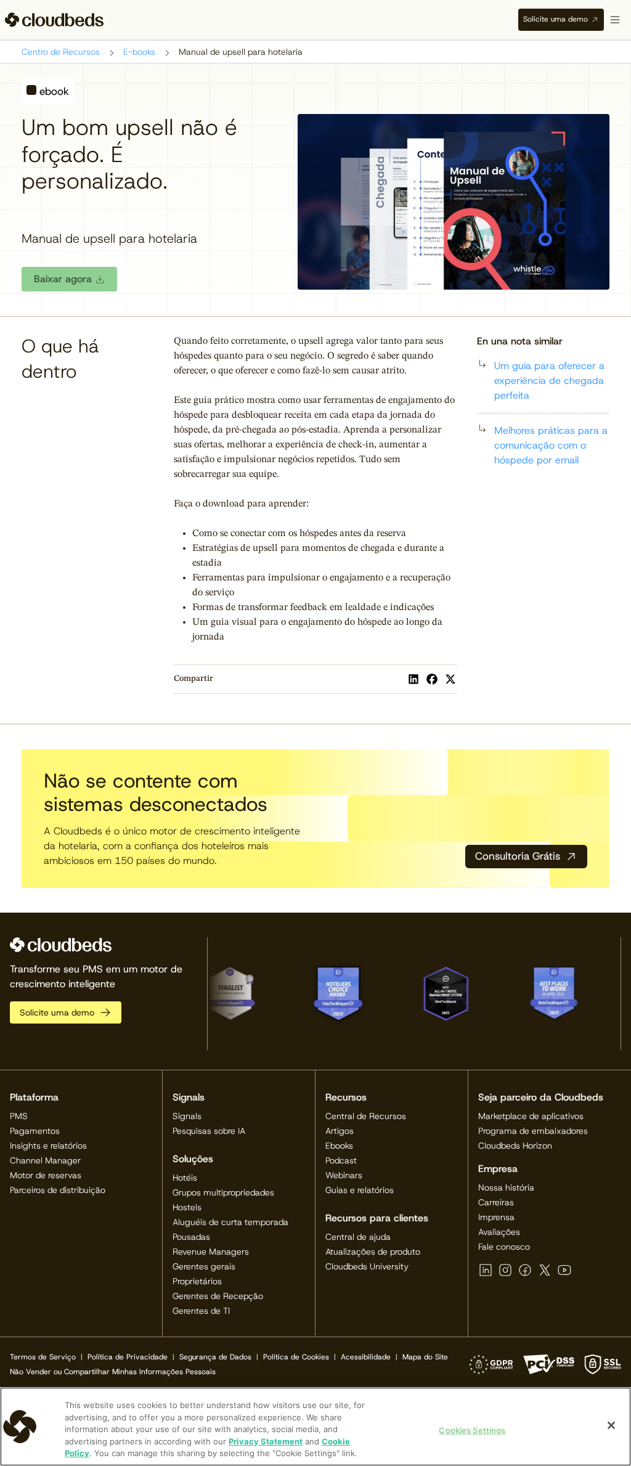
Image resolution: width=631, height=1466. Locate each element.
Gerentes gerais (204, 1266)
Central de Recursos (365, 1116)
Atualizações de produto (372, 1251)
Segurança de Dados (215, 1357)
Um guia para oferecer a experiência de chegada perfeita (549, 380)
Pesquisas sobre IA (209, 1130)
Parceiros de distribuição (57, 1189)
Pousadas (191, 1236)
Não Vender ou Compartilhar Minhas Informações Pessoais (113, 1372)
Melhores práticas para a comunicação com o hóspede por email (551, 445)
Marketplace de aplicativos (531, 1116)
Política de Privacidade (128, 1357)
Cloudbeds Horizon (515, 1145)
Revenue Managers (211, 1251)
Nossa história (506, 1187)
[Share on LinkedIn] (413, 679)
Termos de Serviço (43, 1357)
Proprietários (197, 1281)
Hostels (187, 1207)
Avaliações (499, 1231)
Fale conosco (504, 1246)
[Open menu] (615, 20)
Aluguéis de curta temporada (230, 1222)
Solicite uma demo (555, 19)
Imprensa (496, 1217)
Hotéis (185, 1177)
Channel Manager (45, 1160)
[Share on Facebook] (432, 679)
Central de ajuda (358, 1236)
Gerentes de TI (201, 1310)
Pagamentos (35, 1130)
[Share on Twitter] (450, 679)
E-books (139, 51)
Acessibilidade (366, 1357)
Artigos (339, 1130)
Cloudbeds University (367, 1266)
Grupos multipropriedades (223, 1192)
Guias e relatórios (359, 1189)
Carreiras (496, 1202)
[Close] (611, 1425)
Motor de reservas (45, 1175)
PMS (19, 1116)
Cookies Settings (472, 1430)
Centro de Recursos (61, 51)
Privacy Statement (266, 1441)
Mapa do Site (425, 1357)
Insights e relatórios (48, 1145)
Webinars (343, 1175)
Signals (187, 1116)
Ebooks (339, 1145)
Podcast (341, 1160)
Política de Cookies (296, 1357)
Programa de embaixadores (533, 1130)
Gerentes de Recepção (218, 1295)
